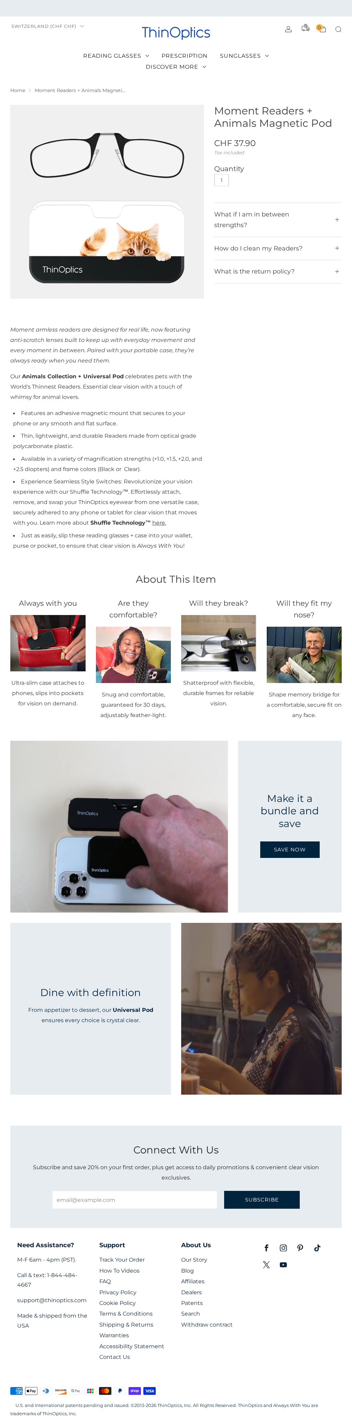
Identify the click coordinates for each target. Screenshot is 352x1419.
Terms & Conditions (126, 1313)
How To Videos (119, 1270)
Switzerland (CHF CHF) (43, 26)
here (158, 522)
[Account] (288, 29)
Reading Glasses (112, 56)
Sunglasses (240, 56)
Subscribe (262, 1199)
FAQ (105, 1281)
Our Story (194, 1259)
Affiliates (193, 1281)
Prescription (185, 56)
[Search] (338, 29)
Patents (192, 1303)
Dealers (191, 1292)
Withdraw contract (207, 1324)
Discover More (172, 67)
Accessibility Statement (131, 1346)
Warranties (114, 1335)
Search (190, 1313)
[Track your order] (305, 27)
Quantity (229, 169)
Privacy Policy (117, 1292)
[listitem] (176, 8)
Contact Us (114, 1357)
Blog (187, 1270)
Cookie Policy (117, 1303)
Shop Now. (267, 8)
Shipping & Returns (126, 1324)
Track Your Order (122, 1259)
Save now (290, 849)
